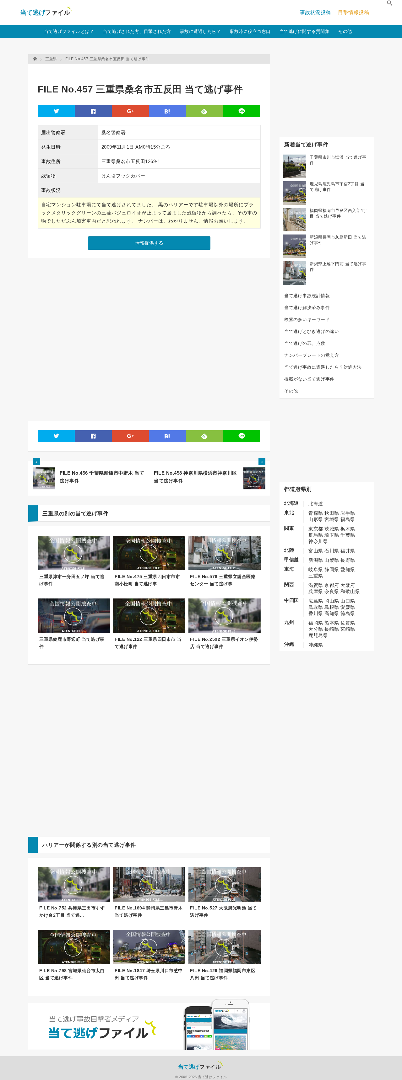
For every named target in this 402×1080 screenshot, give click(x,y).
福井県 (347, 550)
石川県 (331, 550)
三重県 (315, 575)
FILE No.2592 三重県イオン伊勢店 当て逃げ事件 (224, 643)
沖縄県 (315, 644)
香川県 (315, 613)
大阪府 (347, 585)
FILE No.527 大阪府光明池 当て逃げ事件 (223, 911)
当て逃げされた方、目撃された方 (137, 31)
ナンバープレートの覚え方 (311, 355)
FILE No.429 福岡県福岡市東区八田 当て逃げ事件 (222, 974)
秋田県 (331, 513)
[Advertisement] (152, 70)
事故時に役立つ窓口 (250, 31)
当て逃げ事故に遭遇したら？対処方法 (323, 367)
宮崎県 (347, 629)
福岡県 (315, 622)
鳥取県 (315, 607)
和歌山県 (350, 591)
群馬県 (315, 535)
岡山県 (331, 600)
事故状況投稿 (315, 12)
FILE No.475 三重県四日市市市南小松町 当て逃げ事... (147, 580)
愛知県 (347, 569)
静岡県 (331, 569)
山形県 (315, 519)
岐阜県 (315, 569)
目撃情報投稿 (353, 12)
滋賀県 (315, 585)
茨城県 (331, 528)
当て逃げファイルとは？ (69, 31)
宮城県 (331, 519)
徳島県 (347, 613)
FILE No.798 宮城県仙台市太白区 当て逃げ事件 (72, 974)
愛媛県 (347, 607)
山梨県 (331, 560)
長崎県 (331, 629)
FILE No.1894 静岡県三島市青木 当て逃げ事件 (149, 911)
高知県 (331, 613)
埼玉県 (331, 535)
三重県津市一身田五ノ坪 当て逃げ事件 (72, 580)
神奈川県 (318, 541)
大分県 (315, 629)
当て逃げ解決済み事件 (307, 307)
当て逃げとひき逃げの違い (311, 331)
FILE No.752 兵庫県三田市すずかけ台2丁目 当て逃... (72, 911)
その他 (345, 31)
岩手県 (347, 513)
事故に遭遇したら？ (200, 31)
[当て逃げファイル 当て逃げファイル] (35, 59)
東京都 (315, 528)
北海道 (315, 503)
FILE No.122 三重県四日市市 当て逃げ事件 (148, 643)
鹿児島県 (318, 635)
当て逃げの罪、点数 (304, 343)
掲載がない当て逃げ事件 (309, 379)
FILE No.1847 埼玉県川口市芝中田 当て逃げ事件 (149, 974)
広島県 (315, 600)
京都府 (331, 585)
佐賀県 (347, 622)
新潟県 (315, 560)
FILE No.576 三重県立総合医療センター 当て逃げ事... (222, 580)
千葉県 (347, 535)
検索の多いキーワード (307, 319)
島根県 (331, 607)
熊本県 (331, 622)
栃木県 (347, 528)
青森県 (315, 513)
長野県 (347, 560)
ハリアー (53, 845)
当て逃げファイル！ (46, 12)
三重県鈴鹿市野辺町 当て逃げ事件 (72, 643)
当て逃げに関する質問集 (305, 31)
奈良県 (331, 591)
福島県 (347, 519)
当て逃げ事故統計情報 (307, 295)
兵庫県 (315, 591)
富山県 (315, 550)
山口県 (347, 600)
